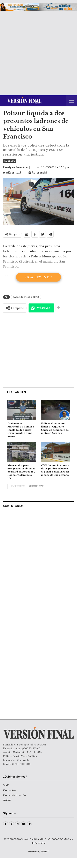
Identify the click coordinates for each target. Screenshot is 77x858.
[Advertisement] (38, 51)
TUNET (44, 851)
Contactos (9, 790)
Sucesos (9, 161)
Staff (6, 785)
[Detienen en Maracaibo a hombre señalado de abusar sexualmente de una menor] (21, 410)
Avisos (7, 800)
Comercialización (14, 795)
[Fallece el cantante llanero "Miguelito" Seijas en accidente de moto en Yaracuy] (55, 410)
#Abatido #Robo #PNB (26, 297)
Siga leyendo (39, 277)
